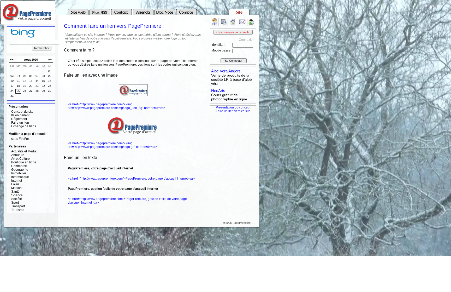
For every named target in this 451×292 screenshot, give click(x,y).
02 (49, 70)
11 (18, 80)
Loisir (15, 184)
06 (30, 75)
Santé (15, 191)
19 (24, 85)
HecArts (218, 90)
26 (24, 90)
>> (50, 60)
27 (30, 90)
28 (37, 90)
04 (18, 75)
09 (49, 75)
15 (43, 80)
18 (18, 85)
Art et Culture (20, 159)
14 (37, 80)
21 (37, 85)
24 (12, 90)
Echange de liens (23, 126)
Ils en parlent (20, 115)
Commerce (19, 166)
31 (12, 95)
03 (12, 75)
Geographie (19, 169)
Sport (15, 202)
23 (49, 85)
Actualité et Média (24, 151)
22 (43, 85)
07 (37, 75)
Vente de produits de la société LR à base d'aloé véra (231, 79)
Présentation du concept (233, 107)
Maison (16, 188)
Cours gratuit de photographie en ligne (229, 97)
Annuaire (17, 155)
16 (49, 80)
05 (24, 75)
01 (43, 70)
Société (16, 199)
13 (30, 80)
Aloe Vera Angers (226, 71)
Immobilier (18, 173)
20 (30, 85)
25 (18, 91)
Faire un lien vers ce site (233, 111)
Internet (16, 180)
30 (49, 90)
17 (12, 85)
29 (43, 90)
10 (12, 80)
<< (12, 60)
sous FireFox (20, 139)
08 (43, 75)
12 (24, 80)
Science (17, 195)
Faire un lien (20, 122)
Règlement (19, 119)
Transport (18, 206)
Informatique (20, 177)
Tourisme (17, 210)
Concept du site (22, 111)
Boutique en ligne (23, 162)
